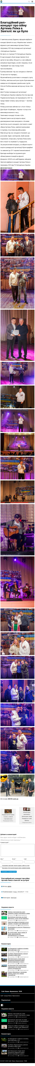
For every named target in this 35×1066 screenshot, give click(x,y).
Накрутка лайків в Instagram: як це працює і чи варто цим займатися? (18, 922)
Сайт (25, 859)
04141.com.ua (13, 799)
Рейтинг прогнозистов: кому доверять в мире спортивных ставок (19, 912)
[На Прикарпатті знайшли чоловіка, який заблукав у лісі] (4, 949)
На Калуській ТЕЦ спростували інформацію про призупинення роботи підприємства (17, 967)
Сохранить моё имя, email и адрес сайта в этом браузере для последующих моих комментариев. (16, 867)
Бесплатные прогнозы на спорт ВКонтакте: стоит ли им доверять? (18, 917)
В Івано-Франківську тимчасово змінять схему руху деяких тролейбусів (17, 973)
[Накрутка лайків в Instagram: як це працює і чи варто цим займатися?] (4, 923)
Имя (2, 859)
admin (9, 886)
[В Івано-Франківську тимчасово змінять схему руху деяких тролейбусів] (4, 974)
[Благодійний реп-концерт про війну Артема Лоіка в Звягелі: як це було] (17, 11)
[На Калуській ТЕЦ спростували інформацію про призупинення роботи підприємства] (4, 966)
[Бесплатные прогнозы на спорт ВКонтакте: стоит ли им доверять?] (4, 917)
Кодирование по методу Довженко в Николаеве (19, 928)
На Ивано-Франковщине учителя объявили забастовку (18, 954)
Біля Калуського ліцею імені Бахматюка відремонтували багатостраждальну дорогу (16, 960)
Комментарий (4, 842)
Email (14, 859)
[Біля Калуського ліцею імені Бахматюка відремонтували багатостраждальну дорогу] (4, 960)
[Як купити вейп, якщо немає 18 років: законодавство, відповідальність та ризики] (4, 933)
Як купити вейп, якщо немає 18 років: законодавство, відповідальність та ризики (17, 934)
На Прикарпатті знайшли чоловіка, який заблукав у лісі (18, 949)
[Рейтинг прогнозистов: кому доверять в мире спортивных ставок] (4, 913)
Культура (13, 897)
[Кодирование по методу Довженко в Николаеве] (4, 928)
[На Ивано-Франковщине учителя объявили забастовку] (4, 954)
